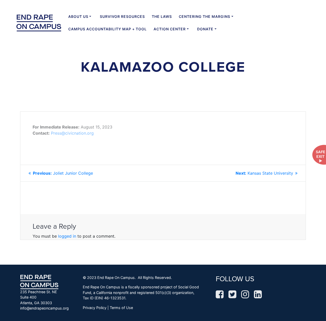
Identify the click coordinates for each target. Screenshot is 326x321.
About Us (78, 16)
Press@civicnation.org (72, 133)
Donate (205, 29)
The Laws (162, 16)
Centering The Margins (204, 16)
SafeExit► (320, 156)
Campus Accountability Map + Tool (107, 29)
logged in (67, 236)
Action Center (170, 29)
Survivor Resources (122, 16)
